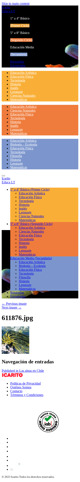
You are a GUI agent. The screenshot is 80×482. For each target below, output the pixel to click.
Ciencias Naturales (22, 95)
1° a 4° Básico (29, 189)
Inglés (14, 88)
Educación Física (21, 76)
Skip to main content (15, 3)
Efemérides (17, 65)
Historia (15, 84)
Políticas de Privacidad (25, 383)
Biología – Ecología (23, 144)
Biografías (17, 61)
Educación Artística (23, 72)
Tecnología (17, 80)
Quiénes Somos (20, 387)
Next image (12, 307)
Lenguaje (16, 92)
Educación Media (31, 258)
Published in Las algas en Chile (23, 370)
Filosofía (16, 156)
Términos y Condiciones (26, 395)
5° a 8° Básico (31, 224)
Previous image (14, 303)
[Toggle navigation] (3, 175)
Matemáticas (18, 99)
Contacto (16, 391)
